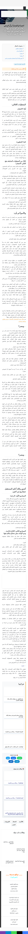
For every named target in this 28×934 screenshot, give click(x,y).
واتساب (19, 758)
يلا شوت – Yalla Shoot (14, 913)
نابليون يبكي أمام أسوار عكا (20, 861)
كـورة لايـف (14, 921)
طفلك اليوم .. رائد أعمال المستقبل (8, 842)
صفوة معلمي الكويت (14, 908)
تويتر (8, 758)
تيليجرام (17, 761)
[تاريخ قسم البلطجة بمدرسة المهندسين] (8, 859)
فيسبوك (13, 758)
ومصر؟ (21, 53)
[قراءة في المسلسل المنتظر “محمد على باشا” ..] (20, 847)
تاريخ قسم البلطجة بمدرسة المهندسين (9, 861)
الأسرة (20, 821)
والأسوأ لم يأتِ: (20, 51)
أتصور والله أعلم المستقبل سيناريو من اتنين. (14, 58)
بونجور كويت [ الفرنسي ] (14, 899)
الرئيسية (23, 22)
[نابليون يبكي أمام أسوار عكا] (20, 859)
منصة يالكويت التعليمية (14, 884)
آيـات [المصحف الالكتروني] (14, 902)
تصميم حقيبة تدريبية (14, 924)
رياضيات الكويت (14, 888)
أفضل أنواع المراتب (14, 919)
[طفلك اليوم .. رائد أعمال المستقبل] (8, 840)
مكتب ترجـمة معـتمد (14, 890)
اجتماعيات (20, 25)
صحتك (14, 821)
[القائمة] (25, 9)
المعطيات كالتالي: (19, 48)
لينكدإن (11, 761)
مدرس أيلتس (14, 910)
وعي (6, 25)
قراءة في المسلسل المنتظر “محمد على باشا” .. (21, 850)
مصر (13, 824)
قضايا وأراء (19, 22)
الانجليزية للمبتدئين (14, 886)
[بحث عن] (3, 8)
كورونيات (7, 821)
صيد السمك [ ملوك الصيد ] (14, 897)
